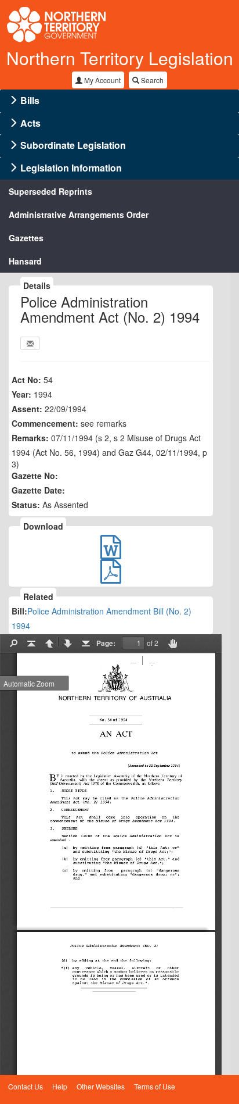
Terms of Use (154, 1086)
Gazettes (26, 238)
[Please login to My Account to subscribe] (30, 343)
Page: (105, 643)
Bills (29, 100)
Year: (21, 394)
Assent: (27, 409)
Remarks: (30, 438)
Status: (26, 504)
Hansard (25, 261)
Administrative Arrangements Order (79, 214)
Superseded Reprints (50, 191)
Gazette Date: (38, 490)
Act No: (26, 379)
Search (151, 80)
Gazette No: (35, 475)
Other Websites (101, 1086)
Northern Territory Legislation (119, 57)
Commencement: (45, 423)
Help (59, 1086)
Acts (30, 123)
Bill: (19, 611)
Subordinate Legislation (73, 145)
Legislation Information (71, 167)
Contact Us (25, 1086)
